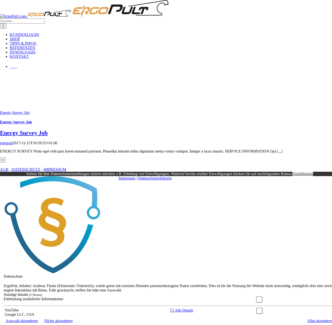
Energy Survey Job (14, 113)
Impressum (127, 178)
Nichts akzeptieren (58, 321)
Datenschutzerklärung (155, 178)
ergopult (6, 143)
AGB (4, 169)
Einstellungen (302, 174)
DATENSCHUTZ (26, 169)
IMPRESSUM (55, 169)
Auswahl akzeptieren (22, 321)
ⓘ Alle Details (181, 310)
